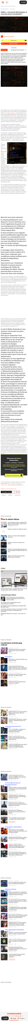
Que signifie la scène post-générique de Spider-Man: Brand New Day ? (13, 606)
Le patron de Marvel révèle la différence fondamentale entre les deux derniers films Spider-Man (17, 846)
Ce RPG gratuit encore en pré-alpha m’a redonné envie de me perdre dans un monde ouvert (17, 908)
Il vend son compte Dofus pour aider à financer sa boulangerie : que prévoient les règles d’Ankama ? (18, 746)
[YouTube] (6, 1016)
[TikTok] (8, 1016)
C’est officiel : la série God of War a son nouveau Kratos (17, 660)
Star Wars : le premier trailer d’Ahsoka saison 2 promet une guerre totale (18, 933)
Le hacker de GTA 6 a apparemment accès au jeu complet (17, 682)
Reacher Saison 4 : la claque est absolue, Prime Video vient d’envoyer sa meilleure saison (17, 796)
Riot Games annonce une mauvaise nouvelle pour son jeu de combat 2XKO (16, 650)
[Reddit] (16, 1016)
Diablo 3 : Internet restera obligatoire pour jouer (17, 536)
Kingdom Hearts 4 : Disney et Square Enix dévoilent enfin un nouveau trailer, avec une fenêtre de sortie (17, 924)
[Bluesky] (20, 1016)
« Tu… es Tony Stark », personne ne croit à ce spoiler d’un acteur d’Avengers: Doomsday (17, 730)
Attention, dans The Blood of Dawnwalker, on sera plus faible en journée (16, 812)
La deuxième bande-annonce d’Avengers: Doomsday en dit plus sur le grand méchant (18, 949)
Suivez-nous (4, 50)
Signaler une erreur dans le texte (8, 489)
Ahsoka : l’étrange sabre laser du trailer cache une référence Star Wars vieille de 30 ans (17, 738)
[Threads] (22, 1016)
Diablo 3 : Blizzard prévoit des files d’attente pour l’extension (16, 556)
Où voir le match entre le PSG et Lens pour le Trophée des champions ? (17, 883)
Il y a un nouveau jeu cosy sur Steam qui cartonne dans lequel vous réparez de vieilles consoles (17, 901)
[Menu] (7, 2)
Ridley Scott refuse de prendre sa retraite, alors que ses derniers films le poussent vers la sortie (17, 804)
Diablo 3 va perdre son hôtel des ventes (17, 529)
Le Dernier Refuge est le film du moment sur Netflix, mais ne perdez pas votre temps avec (17, 777)
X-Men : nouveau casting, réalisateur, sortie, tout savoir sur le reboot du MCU (18, 941)
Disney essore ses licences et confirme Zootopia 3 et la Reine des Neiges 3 (18, 838)
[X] (10, 1016)
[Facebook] (14, 1016)
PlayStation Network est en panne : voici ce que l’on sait (13, 614)
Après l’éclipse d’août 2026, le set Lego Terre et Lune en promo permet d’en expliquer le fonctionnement (17, 916)
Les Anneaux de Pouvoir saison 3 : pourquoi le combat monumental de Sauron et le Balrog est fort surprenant (14, 610)
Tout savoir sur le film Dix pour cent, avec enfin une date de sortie (17, 675)
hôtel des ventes (11, 113)
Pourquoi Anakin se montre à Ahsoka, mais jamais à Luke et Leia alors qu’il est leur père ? (17, 789)
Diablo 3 (10, 495)
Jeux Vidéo (12, 9)
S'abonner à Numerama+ (13, 475)
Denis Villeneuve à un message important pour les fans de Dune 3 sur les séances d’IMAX (18, 831)
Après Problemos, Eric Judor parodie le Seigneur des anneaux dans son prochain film (18, 713)
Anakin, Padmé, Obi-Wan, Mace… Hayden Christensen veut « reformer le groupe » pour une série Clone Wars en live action (17, 668)
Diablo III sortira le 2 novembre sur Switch (16, 543)
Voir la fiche (12, 821)
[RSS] (18, 1016)
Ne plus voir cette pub (6, 516)
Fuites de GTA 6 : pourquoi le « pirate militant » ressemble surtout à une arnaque (17, 720)
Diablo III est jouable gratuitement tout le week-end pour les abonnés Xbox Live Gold (17, 550)
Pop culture (5, 9)
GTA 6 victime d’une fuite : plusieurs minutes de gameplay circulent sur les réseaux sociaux (15, 598)
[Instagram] (12, 1016)
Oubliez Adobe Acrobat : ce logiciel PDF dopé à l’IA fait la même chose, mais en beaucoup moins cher (17, 524)
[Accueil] (3, 2)
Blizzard (4, 495)
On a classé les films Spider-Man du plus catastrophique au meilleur (11, 603)
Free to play (18, 495)
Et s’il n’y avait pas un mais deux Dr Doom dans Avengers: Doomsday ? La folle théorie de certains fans (18, 854)
